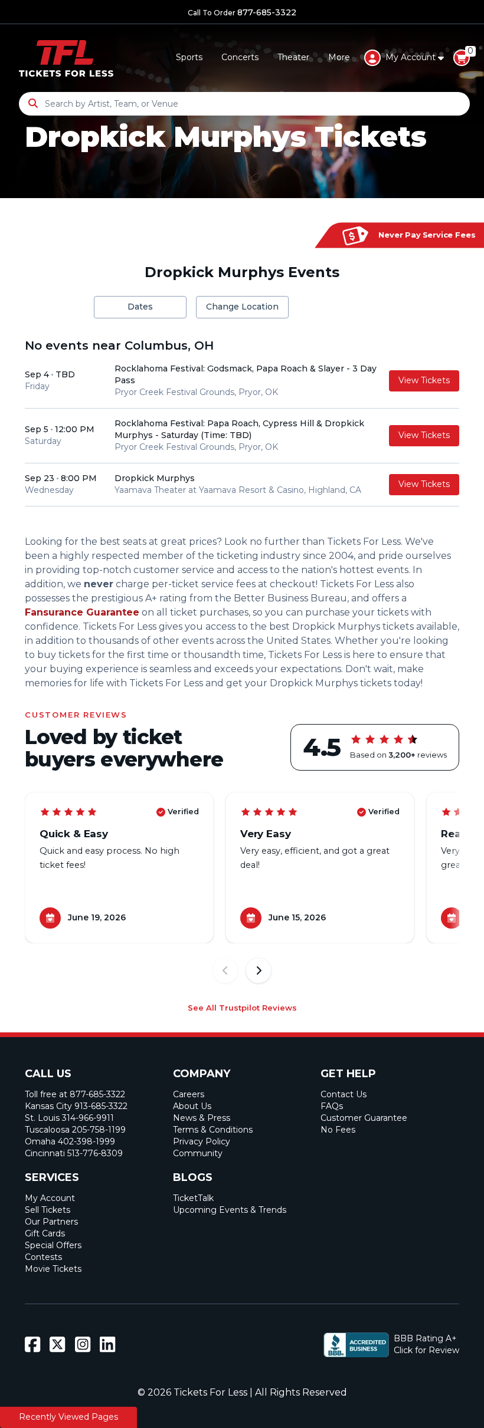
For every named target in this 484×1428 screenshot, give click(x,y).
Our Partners (51, 1221)
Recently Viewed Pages (68, 1416)
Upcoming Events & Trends (229, 1210)
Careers (188, 1094)
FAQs (332, 1106)
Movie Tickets (53, 1269)
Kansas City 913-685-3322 (76, 1106)
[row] (242, 381)
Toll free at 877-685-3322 (75, 1094)
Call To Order (242, 12)
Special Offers (53, 1245)
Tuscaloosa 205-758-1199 (75, 1129)
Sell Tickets (47, 1210)
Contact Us (344, 1094)
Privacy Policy (201, 1141)
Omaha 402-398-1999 (70, 1141)
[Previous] (225, 970)
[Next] (259, 970)
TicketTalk (193, 1198)
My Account (50, 1198)
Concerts (240, 57)
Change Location (242, 306)
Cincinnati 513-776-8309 (74, 1153)
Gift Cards (45, 1233)
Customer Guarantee (364, 1118)
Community (198, 1153)
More (339, 57)
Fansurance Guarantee (82, 612)
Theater (293, 57)
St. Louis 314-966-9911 (69, 1118)
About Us (192, 1106)
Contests (43, 1257)
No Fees (338, 1129)
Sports (189, 57)
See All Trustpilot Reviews (242, 1007)
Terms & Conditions (213, 1129)
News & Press (201, 1118)
